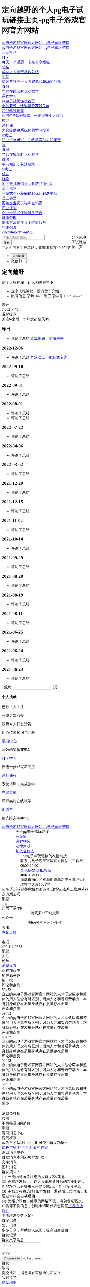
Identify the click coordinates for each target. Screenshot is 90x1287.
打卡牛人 (25, 1148)
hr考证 (7, 169)
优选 (5, 174)
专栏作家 (40, 1148)
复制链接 (19, 256)
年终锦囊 (9, 227)
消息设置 (9, 966)
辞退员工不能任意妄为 (48, 357)
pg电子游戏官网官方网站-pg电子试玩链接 (35, 43)
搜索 (7, 242)
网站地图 (9, 1282)
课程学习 (9, 96)
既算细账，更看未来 (47, 338)
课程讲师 (9, 1148)
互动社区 (9, 52)
